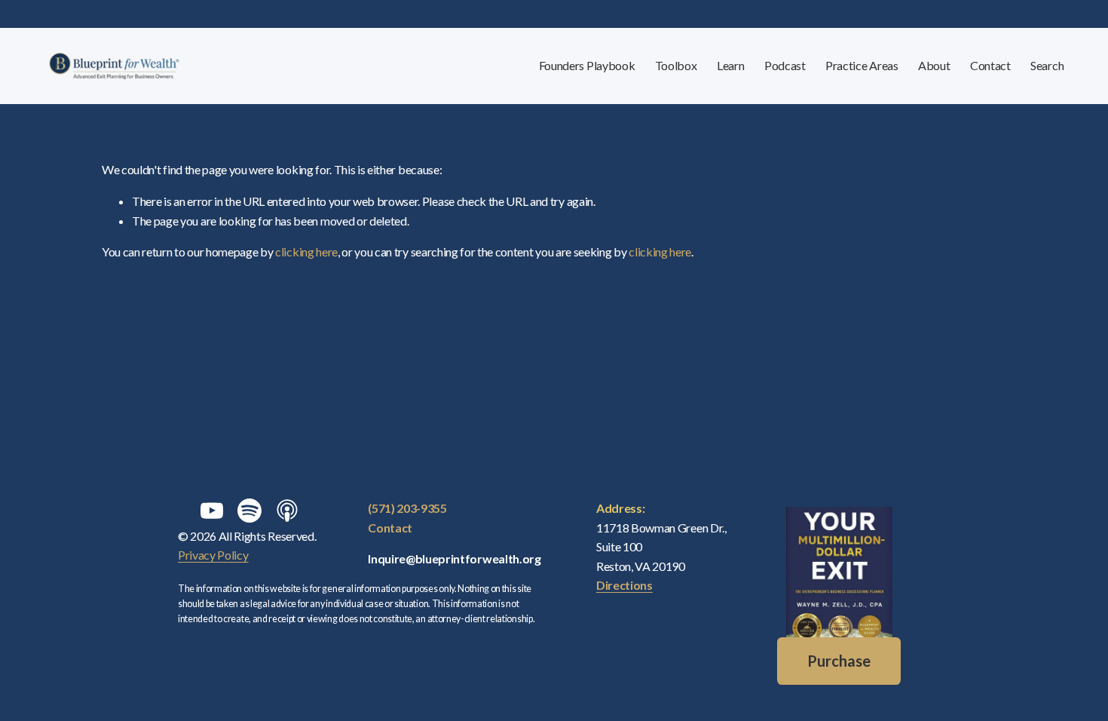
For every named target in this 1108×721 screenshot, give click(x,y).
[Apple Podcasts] (287, 511)
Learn (730, 65)
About (934, 65)
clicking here (306, 251)
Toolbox (676, 65)
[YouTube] (212, 511)
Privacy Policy (213, 555)
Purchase (839, 661)
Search (1047, 65)
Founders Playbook (587, 65)
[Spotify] (249, 511)
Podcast (785, 65)
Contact (990, 65)
